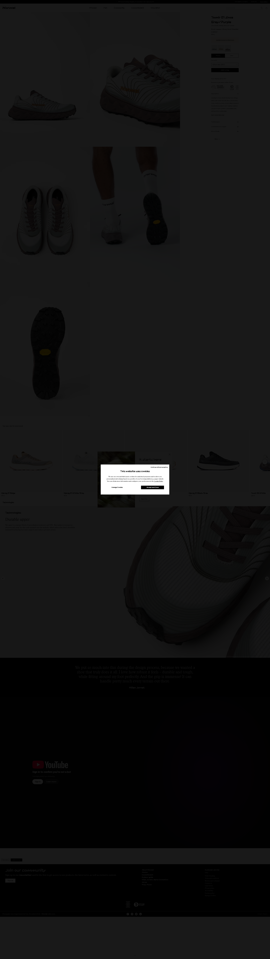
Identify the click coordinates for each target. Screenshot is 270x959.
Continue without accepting (159, 467)
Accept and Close (152, 487)
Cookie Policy (158, 481)
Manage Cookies (117, 487)
